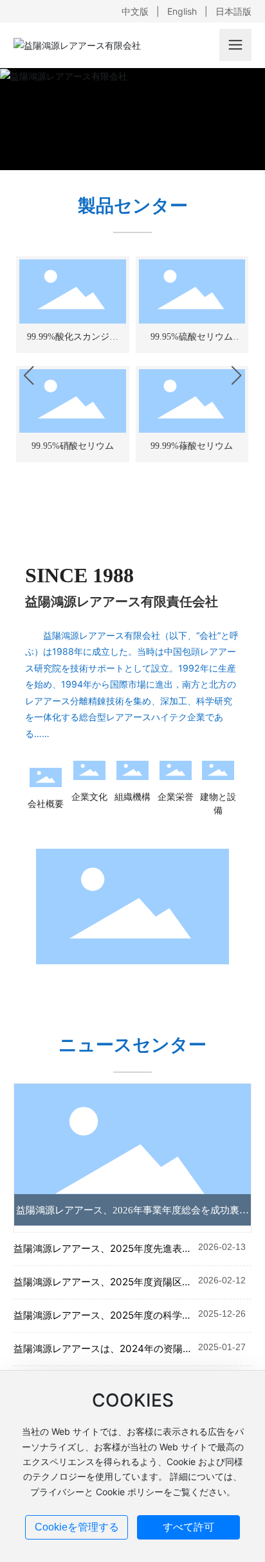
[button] (28, 375)
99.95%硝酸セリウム (73, 446)
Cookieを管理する (77, 1527)
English (182, 11)
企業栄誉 (176, 796)
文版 (140, 11)
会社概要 (46, 803)
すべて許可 (188, 1527)
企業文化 (89, 796)
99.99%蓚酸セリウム (192, 446)
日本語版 (233, 11)
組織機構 (132, 796)
